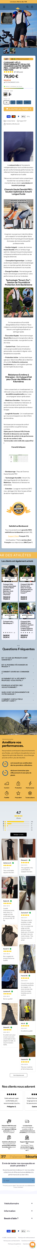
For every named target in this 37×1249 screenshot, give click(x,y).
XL (19, 102)
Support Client (13, 536)
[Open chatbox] (32, 1245)
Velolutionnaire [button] (11, 1203)
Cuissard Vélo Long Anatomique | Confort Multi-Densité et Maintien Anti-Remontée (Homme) (9, 589)
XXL (27, 102)
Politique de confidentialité (12, 1240)
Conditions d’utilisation (28, 1240)
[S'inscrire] (32, 1180)
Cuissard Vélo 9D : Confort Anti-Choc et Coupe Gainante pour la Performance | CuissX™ (27, 588)
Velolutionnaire (11, 1237)
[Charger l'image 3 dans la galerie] (12, 51)
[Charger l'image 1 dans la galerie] (6, 51)
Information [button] (9, 1211)
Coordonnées (27, 1244)
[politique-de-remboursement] (18, 522)
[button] (4, 7)
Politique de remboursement (26, 1237)
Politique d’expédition (14, 1244)
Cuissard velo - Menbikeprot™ (8, 622)
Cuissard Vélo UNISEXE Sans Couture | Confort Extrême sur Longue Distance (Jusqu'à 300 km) (27, 626)
